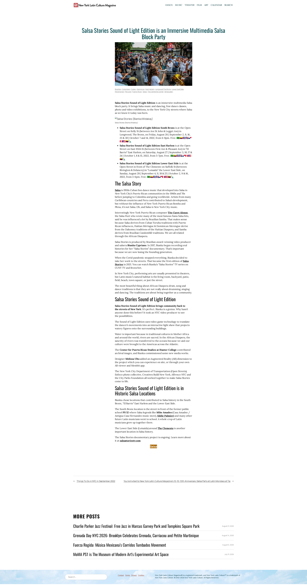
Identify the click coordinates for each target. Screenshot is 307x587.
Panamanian (119, 91)
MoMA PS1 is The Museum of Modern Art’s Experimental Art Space (121, 554)
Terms (127, 575)
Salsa (145, 91)
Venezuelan (168, 91)
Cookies (141, 575)
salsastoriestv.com (130, 440)
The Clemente (166, 428)
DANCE (169, 5)
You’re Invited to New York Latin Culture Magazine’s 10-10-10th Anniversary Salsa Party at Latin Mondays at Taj (177, 481)
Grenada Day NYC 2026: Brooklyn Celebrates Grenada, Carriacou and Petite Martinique (136, 535)
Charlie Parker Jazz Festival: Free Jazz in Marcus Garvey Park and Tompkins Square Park (136, 526)
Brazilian (118, 89)
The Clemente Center (155, 91)
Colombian (126, 89)
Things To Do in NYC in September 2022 (96, 481)
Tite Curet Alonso (178, 212)
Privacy (134, 575)
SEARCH (228, 5)
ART (206, 5)
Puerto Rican (137, 91)
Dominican (141, 89)
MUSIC (178, 5)
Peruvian (128, 91)
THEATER (189, 5)
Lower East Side (178, 89)
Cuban (133, 89)
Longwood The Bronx (163, 89)
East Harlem (149, 89)
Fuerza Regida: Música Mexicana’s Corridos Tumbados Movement (119, 545)
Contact (121, 575)
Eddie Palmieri (165, 415)
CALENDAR (216, 5)
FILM (199, 5)
